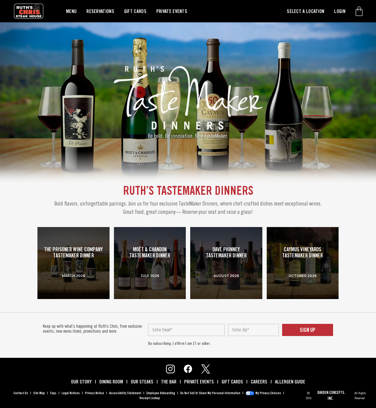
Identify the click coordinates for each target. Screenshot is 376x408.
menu (71, 11)
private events (171, 11)
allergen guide (290, 382)
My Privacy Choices (268, 393)
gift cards (135, 11)
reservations (100, 11)
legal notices (71, 393)
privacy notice (94, 393)
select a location (305, 11)
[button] (359, 11)
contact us (20, 393)
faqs (53, 393)
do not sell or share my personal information (210, 393)
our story (81, 382)
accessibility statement (125, 393)
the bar (168, 382)
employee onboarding (160, 393)
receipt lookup (150, 398)
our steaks (142, 382)
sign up (307, 330)
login (339, 11)
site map (39, 393)
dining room (111, 382)
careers (259, 382)
